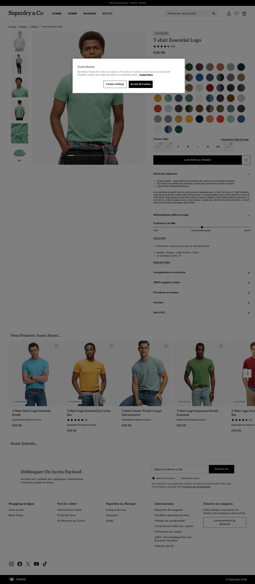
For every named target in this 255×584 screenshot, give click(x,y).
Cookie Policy (146, 75)
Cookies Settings (115, 84)
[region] (128, 75)
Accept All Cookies (141, 84)
